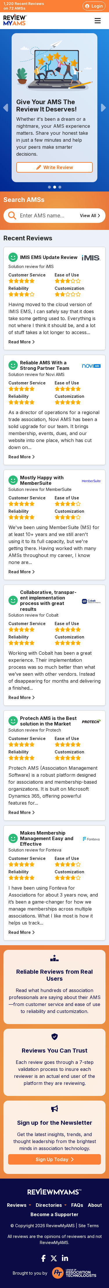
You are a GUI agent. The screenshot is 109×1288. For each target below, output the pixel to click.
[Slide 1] (49, 187)
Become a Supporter (54, 1214)
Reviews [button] (17, 1205)
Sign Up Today (52, 1159)
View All (88, 215)
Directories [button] (49, 1205)
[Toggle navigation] (99, 20)
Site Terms (88, 1225)
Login (97, 5)
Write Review (58, 167)
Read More (19, 341)
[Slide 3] (59, 187)
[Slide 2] (54, 187)
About (95, 1205)
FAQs (77, 1205)
